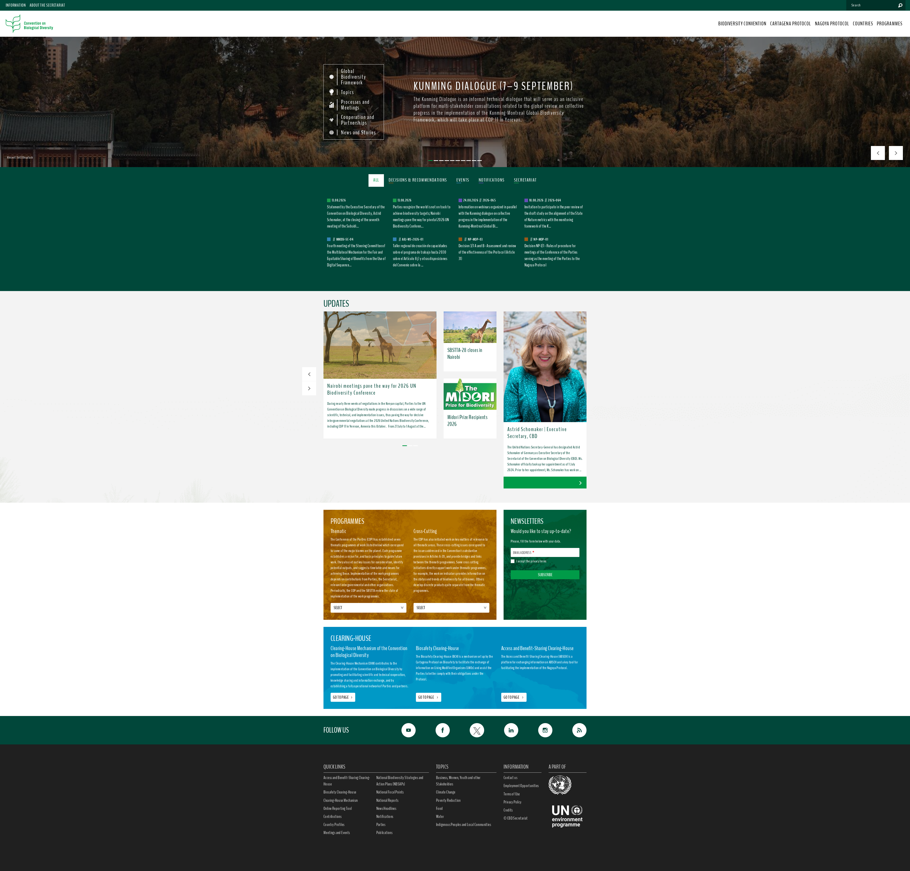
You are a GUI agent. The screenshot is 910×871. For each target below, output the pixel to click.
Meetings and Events (336, 832)
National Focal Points (390, 792)
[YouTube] (403, 730)
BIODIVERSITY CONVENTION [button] (742, 23)
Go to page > (428, 697)
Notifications (384, 816)
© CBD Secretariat (516, 818)
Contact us (510, 777)
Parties (381, 824)
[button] (309, 374)
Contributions (332, 816)
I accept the (531, 561)
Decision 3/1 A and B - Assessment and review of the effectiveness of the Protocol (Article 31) (487, 252)
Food (439, 808)
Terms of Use (512, 794)
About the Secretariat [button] (47, 5)
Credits (508, 810)
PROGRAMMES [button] (889, 23)
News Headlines (386, 808)
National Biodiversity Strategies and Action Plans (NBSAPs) (399, 781)
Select (338, 608)
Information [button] (16, 5)
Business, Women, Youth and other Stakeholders (458, 781)
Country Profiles (333, 824)
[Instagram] (540, 730)
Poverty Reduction (448, 800)
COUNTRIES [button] (863, 23)
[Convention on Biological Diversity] (29, 24)
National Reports (387, 800)
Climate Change (445, 792)
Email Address (522, 552)
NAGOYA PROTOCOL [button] (832, 23)
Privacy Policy (513, 802)
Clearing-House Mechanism (340, 800)
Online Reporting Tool (337, 808)
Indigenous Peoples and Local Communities (463, 824)
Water (440, 816)
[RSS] (574, 730)
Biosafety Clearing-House (339, 792)
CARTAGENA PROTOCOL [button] (790, 23)
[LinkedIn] (506, 730)
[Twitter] (471, 730)
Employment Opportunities (521, 786)
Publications (384, 832)
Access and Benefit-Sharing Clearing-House (346, 781)
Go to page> (343, 697)
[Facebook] (437, 730)
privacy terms (538, 561)
